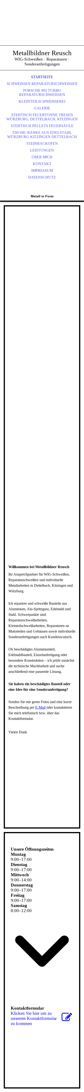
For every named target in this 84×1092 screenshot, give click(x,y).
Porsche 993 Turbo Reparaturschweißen (42, 92)
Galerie (42, 108)
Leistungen (42, 150)
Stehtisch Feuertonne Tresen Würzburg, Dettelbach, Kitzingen (42, 117)
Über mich (42, 157)
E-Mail (40, 707)
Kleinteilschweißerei (42, 101)
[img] (42, 27)
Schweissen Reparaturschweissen (42, 84)
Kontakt (42, 164)
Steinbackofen (42, 143)
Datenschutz (42, 177)
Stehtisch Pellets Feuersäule (42, 126)
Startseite (42, 77)
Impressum (42, 170)
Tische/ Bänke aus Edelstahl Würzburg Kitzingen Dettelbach (42, 135)
